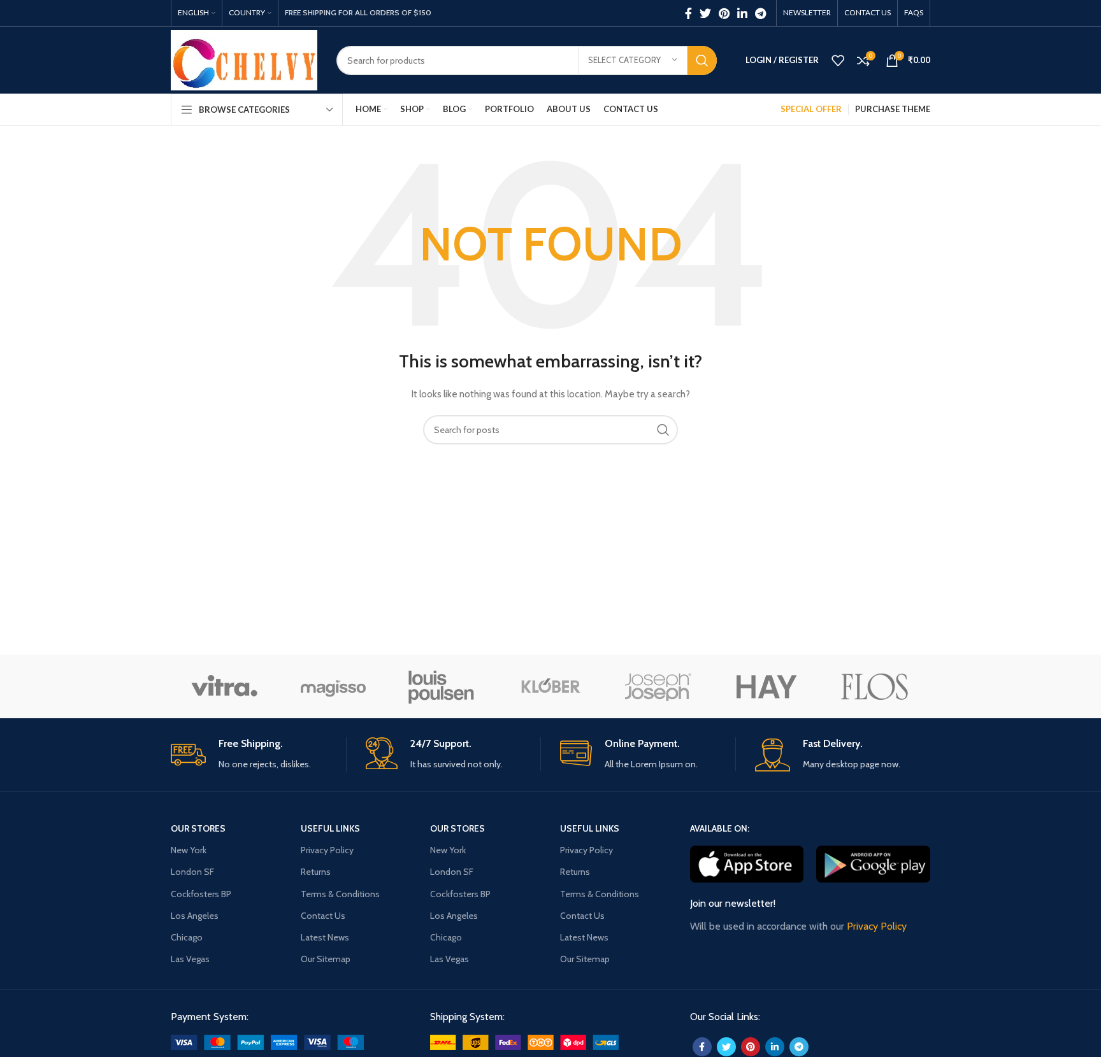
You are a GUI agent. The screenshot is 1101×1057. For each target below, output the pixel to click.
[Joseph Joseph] (658, 686)
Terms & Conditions (340, 894)
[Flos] (875, 686)
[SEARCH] (702, 60)
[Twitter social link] (705, 13)
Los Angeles (195, 915)
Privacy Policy (327, 850)
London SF (192, 871)
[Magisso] (332, 686)
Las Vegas (190, 959)
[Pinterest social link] (724, 13)
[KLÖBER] (550, 686)
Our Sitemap (325, 959)
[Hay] (766, 686)
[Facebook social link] (688, 13)
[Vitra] (224, 686)
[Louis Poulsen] (441, 686)
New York (188, 850)
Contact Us (323, 915)
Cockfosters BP (201, 894)
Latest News (325, 937)
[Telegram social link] (760, 13)
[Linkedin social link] (742, 13)
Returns (316, 871)
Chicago (187, 937)
